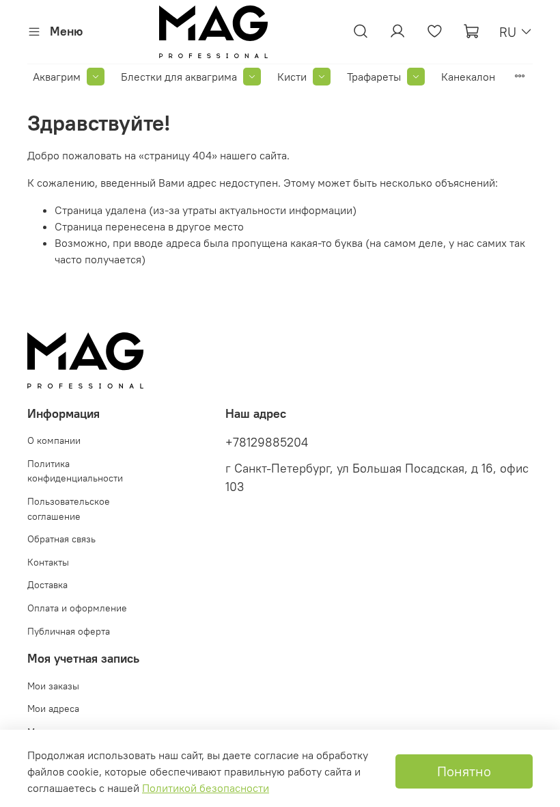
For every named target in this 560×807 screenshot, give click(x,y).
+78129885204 (266, 442)
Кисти (292, 76)
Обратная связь (61, 539)
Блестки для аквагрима (179, 76)
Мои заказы (53, 686)
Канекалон (468, 76)
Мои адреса (53, 708)
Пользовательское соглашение (68, 508)
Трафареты (374, 76)
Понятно (464, 771)
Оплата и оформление (77, 608)
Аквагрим (57, 76)
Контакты (48, 562)
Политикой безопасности (205, 788)
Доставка (47, 585)
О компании (54, 440)
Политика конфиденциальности (75, 471)
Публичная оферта (68, 631)
